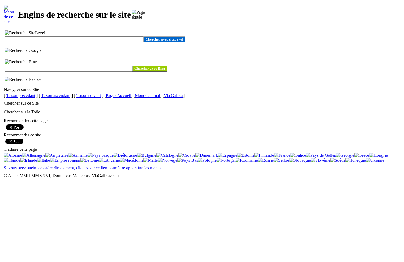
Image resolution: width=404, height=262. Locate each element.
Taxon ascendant (55, 95)
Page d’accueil (118, 95)
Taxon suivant (88, 95)
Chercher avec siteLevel (164, 39)
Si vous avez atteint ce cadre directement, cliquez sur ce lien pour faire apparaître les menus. (83, 168)
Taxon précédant (20, 95)
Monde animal (147, 95)
